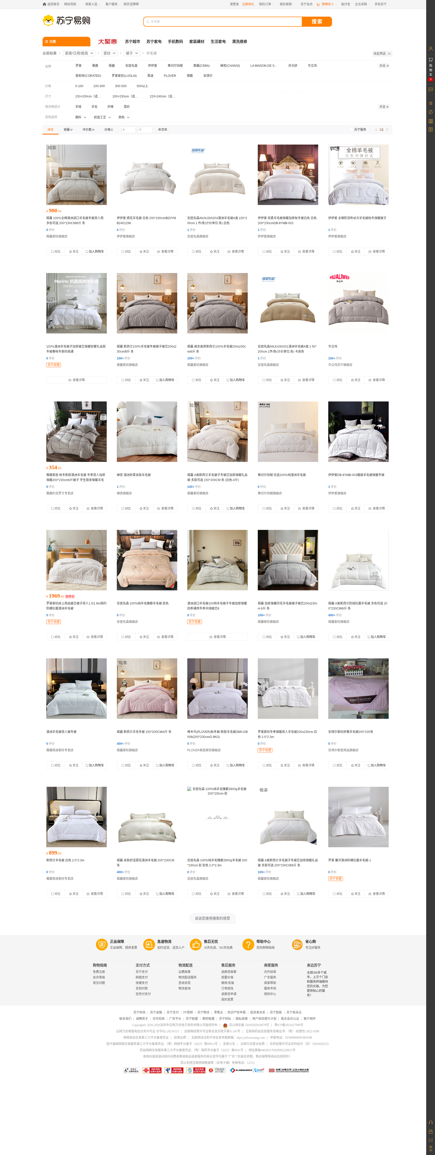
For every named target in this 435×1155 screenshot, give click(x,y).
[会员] (430, 48)
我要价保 (227, 977)
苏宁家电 (154, 42)
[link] (51, 129)
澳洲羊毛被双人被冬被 (61, 732)
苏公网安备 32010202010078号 (249, 1025)
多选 (382, 65)
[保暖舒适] (76, 817)
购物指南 (100, 965)
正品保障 (117, 941)
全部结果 (50, 53)
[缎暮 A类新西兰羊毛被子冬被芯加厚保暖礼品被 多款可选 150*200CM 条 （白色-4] (217, 431)
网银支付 (142, 977)
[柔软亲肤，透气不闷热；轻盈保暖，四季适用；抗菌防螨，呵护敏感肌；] (217, 303)
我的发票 (227, 999)
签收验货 (184, 983)
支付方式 (143, 965)
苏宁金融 (156, 1012)
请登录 (234, 4)
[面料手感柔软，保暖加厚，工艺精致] (76, 431)
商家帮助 (270, 983)
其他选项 (51, 117)
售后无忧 (211, 941)
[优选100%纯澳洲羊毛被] (288, 431)
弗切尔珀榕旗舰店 (270, 493)
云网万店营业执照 (252, 1044)
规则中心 (270, 994)
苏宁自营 (54, 365)
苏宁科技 (139, 1012)
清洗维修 (239, 42)
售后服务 (228, 965)
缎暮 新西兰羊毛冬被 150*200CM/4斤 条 (144, 732)
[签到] (430, 121)
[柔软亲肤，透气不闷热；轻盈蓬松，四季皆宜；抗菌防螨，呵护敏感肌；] (288, 560)
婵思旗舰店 (124, 493)
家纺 (107, 53)
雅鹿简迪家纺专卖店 (60, 750)
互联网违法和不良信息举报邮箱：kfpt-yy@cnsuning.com (228, 1037)
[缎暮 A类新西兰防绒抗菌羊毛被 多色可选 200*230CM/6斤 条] (358, 560)
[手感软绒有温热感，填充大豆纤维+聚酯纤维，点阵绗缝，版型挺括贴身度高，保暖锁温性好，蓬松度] (288, 303)
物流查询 (184, 988)
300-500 (121, 86)
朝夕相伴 (310, 1019)
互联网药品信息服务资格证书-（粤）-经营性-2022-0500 (282, 1031)
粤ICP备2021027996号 (288, 1025)
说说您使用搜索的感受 (212, 918)
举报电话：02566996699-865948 (291, 1037)
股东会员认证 (290, 1019)
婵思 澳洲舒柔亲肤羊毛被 (134, 475)
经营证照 (180, 1037)
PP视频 (188, 1012)
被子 (129, 53)
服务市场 (270, 988)
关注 (75, 251)
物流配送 (185, 965)
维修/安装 (227, 983)
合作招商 (270, 972)
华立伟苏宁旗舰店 (340, 365)
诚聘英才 (142, 1019)
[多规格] (358, 303)
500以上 (142, 86)
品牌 (48, 66)
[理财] (430, 103)
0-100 (79, 86)
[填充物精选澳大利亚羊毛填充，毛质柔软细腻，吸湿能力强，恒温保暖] (358, 817)
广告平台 (175, 1019)
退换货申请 (228, 994)
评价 (50, 230)
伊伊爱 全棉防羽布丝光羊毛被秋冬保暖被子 (357, 218)
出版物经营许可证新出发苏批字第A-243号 (212, 1031)
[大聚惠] (108, 41)
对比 (57, 251)
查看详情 (167, 251)
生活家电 (218, 42)
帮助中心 (264, 941)
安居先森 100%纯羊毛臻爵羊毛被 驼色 (143, 603)
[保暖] (358, 688)
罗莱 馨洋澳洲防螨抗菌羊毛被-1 (349, 860)
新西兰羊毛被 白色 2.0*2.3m (65, 860)
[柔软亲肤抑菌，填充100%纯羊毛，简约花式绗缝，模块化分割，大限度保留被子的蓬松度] (147, 560)
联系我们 (125, 1019)
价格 (48, 86)
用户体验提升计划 (264, 1019)
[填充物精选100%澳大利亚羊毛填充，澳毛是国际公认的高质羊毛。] (288, 688)
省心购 (310, 941)
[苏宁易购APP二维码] (430, 1140)
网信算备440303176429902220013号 (272, 1050)
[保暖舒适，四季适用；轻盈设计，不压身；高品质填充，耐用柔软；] (217, 688)
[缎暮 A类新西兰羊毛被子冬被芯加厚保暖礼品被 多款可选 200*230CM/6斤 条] (288, 817)
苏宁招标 (225, 1019)
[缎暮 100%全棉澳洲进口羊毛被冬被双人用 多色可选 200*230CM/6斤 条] (76, 175)
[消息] (430, 89)
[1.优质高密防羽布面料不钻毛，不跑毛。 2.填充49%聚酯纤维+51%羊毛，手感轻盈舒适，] (76, 688)
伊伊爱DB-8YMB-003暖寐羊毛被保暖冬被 (356, 475)
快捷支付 (142, 983)
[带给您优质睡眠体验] (288, 175)
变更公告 (229, 1044)
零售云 (218, 1012)
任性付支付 (143, 994)
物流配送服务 (187, 977)
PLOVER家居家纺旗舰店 (204, 750)
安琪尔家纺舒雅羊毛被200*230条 (350, 732)
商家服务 (271, 965)
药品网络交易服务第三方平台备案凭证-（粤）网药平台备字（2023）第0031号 (191, 1050)
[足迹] (430, 112)
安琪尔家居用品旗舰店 (343, 750)
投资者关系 (257, 1012)
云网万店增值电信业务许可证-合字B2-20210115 (147, 1031)
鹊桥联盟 (208, 1019)
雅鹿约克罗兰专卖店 (60, 493)
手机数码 (175, 42)
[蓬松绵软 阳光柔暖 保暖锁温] (217, 175)
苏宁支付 (142, 972)
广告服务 (270, 977)
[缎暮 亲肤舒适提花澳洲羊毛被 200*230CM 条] (147, 817)
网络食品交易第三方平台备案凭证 (146, 1037)
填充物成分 (52, 107)
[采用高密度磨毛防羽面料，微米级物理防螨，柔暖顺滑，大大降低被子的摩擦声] (76, 560)
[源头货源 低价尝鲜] (76, 303)
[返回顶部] (430, 1148)
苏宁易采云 (294, 1012)
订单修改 (227, 988)
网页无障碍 (131, 4)
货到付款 (142, 988)
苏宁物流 (203, 1012)
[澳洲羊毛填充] (147, 431)
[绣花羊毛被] (147, 175)
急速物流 (164, 941)
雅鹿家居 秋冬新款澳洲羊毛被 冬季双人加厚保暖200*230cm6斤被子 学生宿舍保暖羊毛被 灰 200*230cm (75, 480)
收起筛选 (380, 53)
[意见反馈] (430, 1131)
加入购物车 (96, 251)
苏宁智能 (276, 1012)
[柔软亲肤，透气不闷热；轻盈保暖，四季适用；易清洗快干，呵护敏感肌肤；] (147, 303)
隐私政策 (242, 1019)
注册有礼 (248, 4)
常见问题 (99, 983)
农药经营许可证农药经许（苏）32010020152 (299, 1044)
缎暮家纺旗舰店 (56, 236)
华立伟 (332, 346)
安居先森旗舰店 (197, 236)
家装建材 (196, 42)
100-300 (99, 86)
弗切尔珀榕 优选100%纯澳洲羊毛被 (282, 475)
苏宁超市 (132, 42)
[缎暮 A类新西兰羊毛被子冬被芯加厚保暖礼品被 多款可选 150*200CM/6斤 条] (147, 688)
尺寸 (48, 96)
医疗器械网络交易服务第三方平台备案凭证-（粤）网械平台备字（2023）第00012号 (162, 1044)
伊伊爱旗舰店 (126, 236)
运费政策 (184, 972)
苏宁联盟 (192, 1019)
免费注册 (99, 972)
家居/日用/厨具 (76, 53)
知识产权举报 (237, 1012)
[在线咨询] (430, 1122)
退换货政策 (228, 972)
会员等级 (99, 977)
